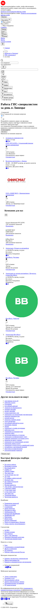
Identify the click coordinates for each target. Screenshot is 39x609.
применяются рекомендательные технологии (16, 589)
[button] (3, 38)
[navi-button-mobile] (3, 44)
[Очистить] (3, 67)
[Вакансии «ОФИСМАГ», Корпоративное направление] (21, 180)
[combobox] (9, 63)
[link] (4, 34)
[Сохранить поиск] (3, 72)
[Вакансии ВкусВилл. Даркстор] (21, 301)
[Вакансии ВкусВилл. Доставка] (21, 361)
